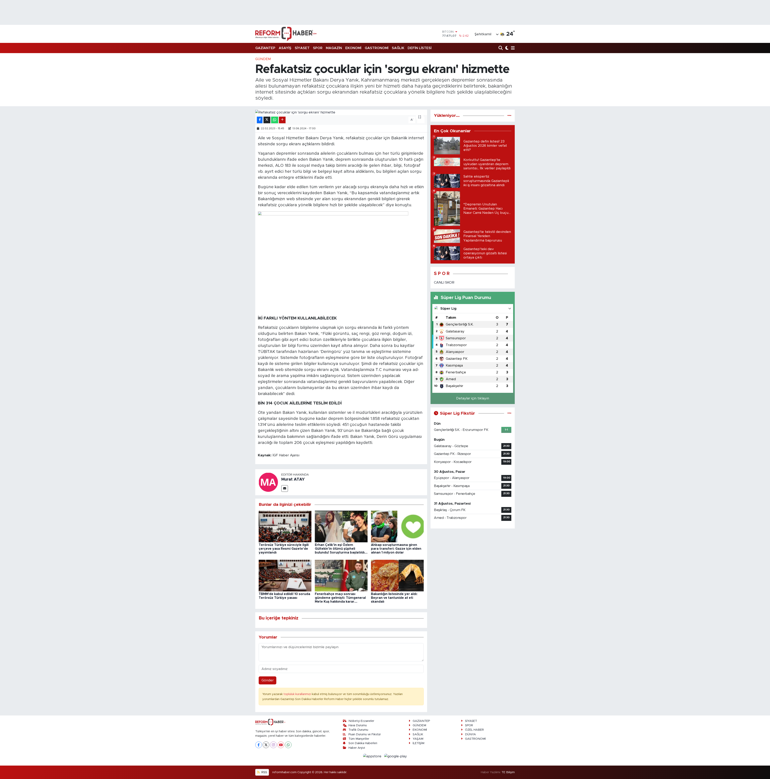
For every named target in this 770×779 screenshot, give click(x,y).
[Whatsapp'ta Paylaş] (274, 120)
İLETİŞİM (418, 743)
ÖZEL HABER (474, 729)
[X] (266, 745)
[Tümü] (509, 115)
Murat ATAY (293, 479)
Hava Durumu (358, 725)
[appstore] (372, 756)
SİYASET (302, 48)
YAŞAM (418, 738)
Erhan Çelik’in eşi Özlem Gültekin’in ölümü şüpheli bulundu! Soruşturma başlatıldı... (341, 548)
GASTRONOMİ (376, 48)
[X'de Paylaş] (266, 120)
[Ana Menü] (512, 48)
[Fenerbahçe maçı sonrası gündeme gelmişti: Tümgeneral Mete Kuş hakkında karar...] (341, 575)
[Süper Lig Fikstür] (509, 413)
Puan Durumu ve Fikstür (365, 734)
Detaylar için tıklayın (472, 398)
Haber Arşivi (357, 747)
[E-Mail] (284, 488)
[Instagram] (273, 745)
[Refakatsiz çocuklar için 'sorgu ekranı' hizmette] (341, 112)
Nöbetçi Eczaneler (361, 720)
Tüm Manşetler (359, 738)
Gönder (267, 680)
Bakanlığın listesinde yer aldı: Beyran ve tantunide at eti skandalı (394, 597)
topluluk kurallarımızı (298, 694)
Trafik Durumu (358, 729)
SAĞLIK (398, 48)
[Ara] (501, 48)
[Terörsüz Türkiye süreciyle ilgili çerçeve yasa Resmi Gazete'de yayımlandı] (285, 526)
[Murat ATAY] (268, 482)
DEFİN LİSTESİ (420, 48)
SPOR (317, 48)
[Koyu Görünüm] (506, 48)
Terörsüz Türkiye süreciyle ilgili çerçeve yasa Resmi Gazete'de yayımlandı (284, 548)
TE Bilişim (508, 772)
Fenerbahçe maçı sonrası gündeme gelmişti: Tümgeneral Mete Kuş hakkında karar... (340, 597)
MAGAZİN (334, 48)
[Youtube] (281, 745)
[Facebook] (258, 745)
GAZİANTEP (265, 48)
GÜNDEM (263, 59)
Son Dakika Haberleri (363, 743)
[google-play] (395, 756)
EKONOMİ (353, 48)
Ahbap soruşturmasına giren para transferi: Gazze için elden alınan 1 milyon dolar (396, 548)
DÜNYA (470, 734)
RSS (264, 772)
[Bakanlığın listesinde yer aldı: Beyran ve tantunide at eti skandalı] (397, 575)
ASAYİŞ (285, 48)
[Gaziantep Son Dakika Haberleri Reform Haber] (285, 34)
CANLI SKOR (444, 282)
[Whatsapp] (288, 745)
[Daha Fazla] (282, 120)
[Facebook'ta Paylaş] (259, 120)
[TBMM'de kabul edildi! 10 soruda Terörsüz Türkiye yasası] (285, 575)
